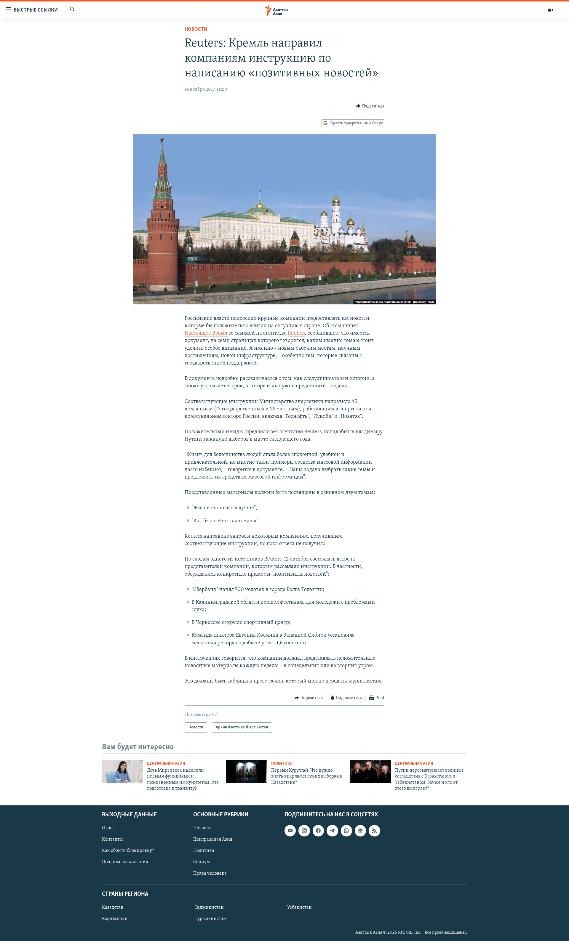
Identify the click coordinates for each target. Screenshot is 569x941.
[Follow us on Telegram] (332, 830)
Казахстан (113, 907)
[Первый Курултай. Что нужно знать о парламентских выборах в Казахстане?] (246, 771)
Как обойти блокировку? (128, 850)
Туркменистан (210, 918)
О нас (108, 828)
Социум (201, 862)
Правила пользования (125, 862)
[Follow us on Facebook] (318, 830)
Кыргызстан (115, 918)
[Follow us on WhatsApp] (346, 830)
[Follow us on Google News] (360, 830)
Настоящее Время (206, 333)
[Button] (370, 106)
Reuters (296, 333)
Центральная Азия (166, 764)
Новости (196, 29)
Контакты (112, 839)
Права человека (210, 873)
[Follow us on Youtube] (290, 830)
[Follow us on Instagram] (304, 830)
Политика (282, 764)
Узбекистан (299, 907)
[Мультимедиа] (551, 10)
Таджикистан (209, 907)
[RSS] (374, 830)
